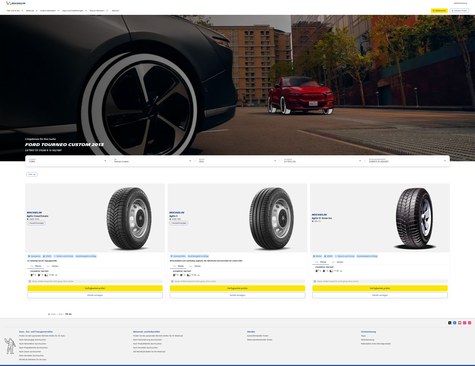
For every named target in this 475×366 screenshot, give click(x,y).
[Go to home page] (16, 3)
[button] (105, 161)
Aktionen (115, 10)
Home (53, 314)
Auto (60, 314)
